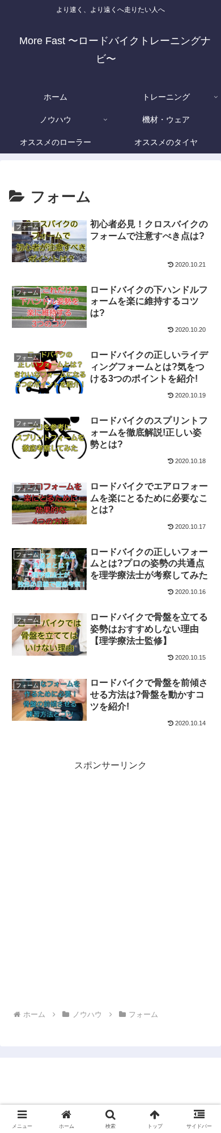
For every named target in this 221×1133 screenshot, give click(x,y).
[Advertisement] (110, 884)
